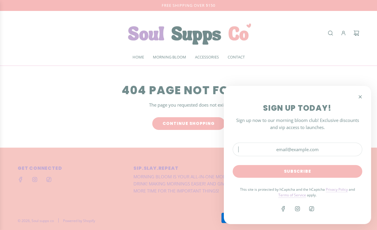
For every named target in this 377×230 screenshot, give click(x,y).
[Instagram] (34, 179)
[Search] (330, 33)
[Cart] (356, 33)
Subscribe (297, 171)
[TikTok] (48, 179)
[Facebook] (20, 179)
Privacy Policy (337, 189)
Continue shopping (189, 123)
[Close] (360, 96)
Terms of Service (292, 195)
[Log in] (343, 33)
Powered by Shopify (79, 220)
